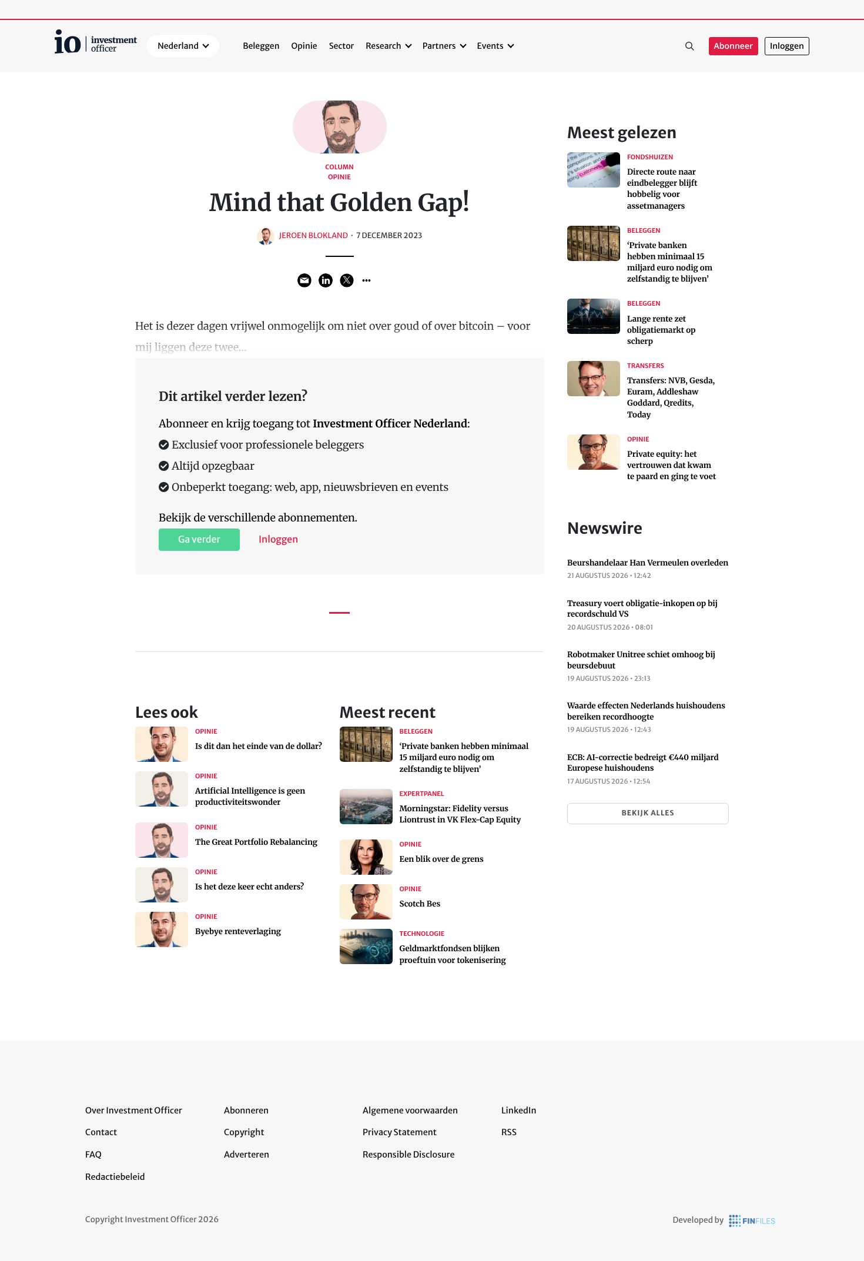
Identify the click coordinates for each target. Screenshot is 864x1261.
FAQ (93, 1154)
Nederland (178, 46)
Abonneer (733, 46)
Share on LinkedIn (326, 280)
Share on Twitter (347, 280)
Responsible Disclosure (409, 1154)
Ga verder (199, 540)
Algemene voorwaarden (410, 1110)
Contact (101, 1132)
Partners (439, 46)
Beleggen (261, 46)
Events (490, 46)
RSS (509, 1132)
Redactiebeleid (115, 1177)
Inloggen (787, 46)
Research (383, 46)
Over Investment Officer (133, 1110)
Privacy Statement (400, 1132)
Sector (341, 46)
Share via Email (304, 280)
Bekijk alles (647, 813)
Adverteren (246, 1154)
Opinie (304, 46)
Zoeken (690, 46)
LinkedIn (519, 1110)
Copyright (244, 1132)
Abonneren (246, 1110)
